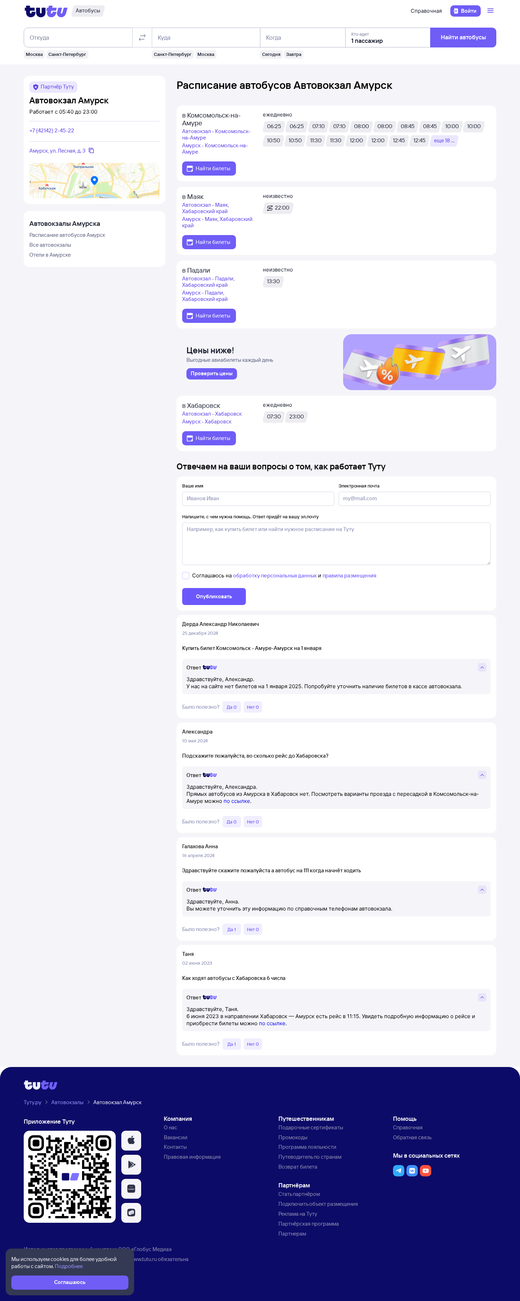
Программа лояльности (307, 1146)
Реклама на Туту (297, 1213)
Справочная (426, 10)
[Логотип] (46, 11)
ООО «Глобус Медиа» (145, 1249)
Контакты (175, 1146)
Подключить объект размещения (318, 1203)
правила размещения (349, 575)
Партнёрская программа (308, 1223)
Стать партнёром (299, 1194)
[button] (131, 1141)
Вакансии (175, 1137)
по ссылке (237, 801)
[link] (211, 374)
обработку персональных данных (275, 575)
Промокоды (292, 1137)
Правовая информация (192, 1156)
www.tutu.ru (143, 1259)
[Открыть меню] (491, 11)
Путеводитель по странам (309, 1156)
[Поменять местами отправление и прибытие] (142, 37)
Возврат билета (297, 1166)
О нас (170, 1127)
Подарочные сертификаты (310, 1127)
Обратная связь (412, 1137)
